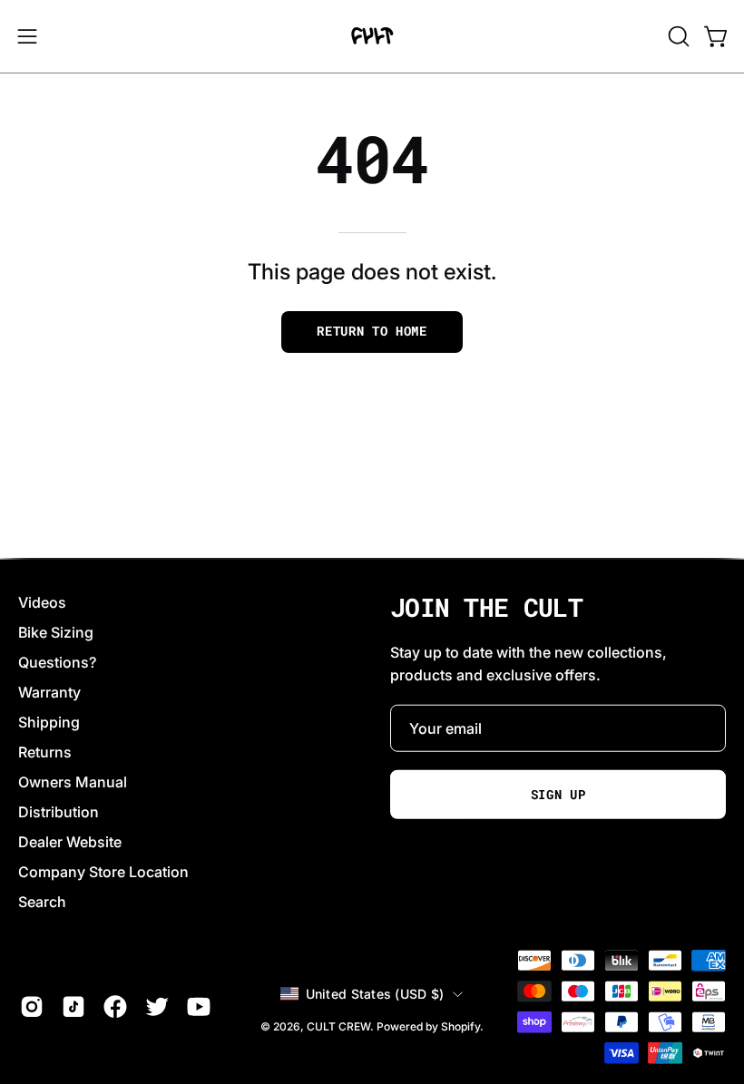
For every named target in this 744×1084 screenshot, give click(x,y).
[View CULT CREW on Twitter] (157, 1007)
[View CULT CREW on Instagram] (31, 1007)
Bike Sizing (55, 632)
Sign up (558, 794)
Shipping (49, 722)
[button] (677, 36)
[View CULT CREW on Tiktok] (73, 1007)
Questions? (57, 662)
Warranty (49, 692)
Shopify (460, 1025)
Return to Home (372, 331)
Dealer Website (70, 842)
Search (42, 902)
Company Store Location (103, 872)
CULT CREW (338, 1025)
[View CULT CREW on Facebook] (115, 1007)
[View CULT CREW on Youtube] (198, 1007)
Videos (42, 602)
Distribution (58, 812)
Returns (45, 752)
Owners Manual (72, 782)
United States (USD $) (375, 993)
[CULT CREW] (372, 36)
